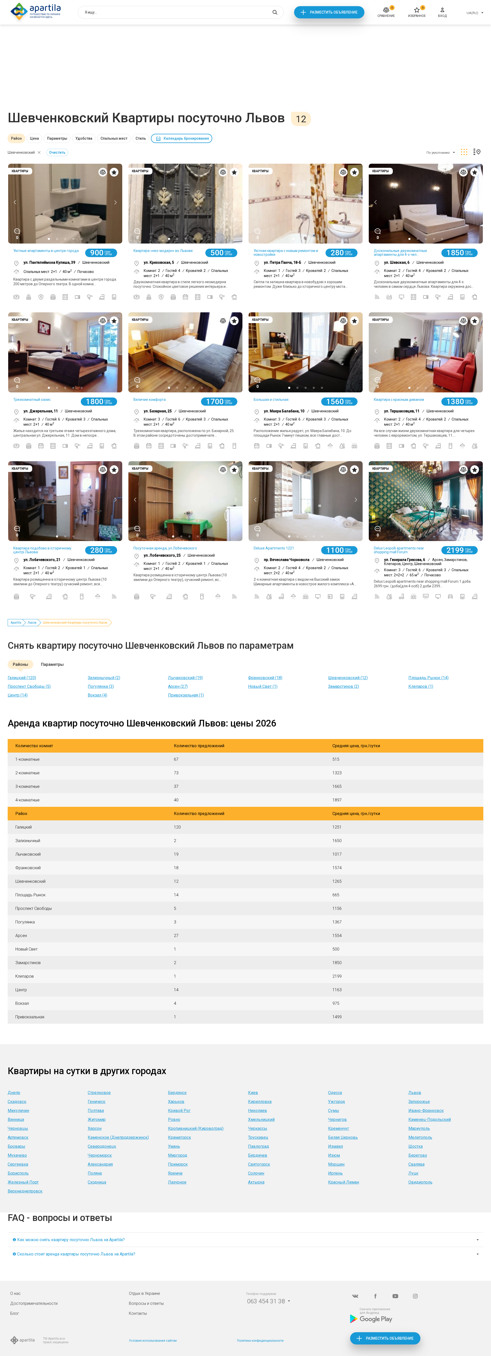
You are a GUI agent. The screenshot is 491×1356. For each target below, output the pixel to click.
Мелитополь (420, 1137)
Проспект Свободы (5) (29, 686)
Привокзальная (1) (186, 695)
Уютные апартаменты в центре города (46, 251)
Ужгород (336, 1101)
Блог (14, 1313)
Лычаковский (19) (185, 677)
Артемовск (18, 1137)
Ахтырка (256, 1182)
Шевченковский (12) (348, 677)
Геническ (96, 1101)
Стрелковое (99, 1092)
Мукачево (17, 1155)
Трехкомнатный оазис (32, 400)
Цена (34, 138)
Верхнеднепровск (25, 1191)
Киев (253, 1092)
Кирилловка (260, 1101)
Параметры (57, 138)
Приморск (178, 1164)
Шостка (415, 1146)
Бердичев (257, 1155)
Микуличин (18, 1110)
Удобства (83, 138)
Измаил (335, 1146)
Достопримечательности (34, 1303)
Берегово (417, 1155)
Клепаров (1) (420, 686)
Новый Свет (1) (262, 686)
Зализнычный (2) (104, 677)
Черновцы (18, 1128)
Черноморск (100, 1155)
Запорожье (419, 1101)
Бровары (16, 1146)
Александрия (100, 1164)
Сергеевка (18, 1164)
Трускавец (258, 1137)
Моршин (336, 1164)
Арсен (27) (178, 686)
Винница (16, 1119)
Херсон (95, 1128)
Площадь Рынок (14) (428, 677)
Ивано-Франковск (426, 1110)
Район (16, 138)
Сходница (97, 1182)
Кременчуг (338, 1128)
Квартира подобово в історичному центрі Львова (42, 550)
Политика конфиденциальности (260, 1340)
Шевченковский (21, 152)
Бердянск (177, 1092)
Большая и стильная (271, 400)
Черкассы (257, 1128)
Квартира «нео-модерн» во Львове (163, 251)
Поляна (95, 1173)
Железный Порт (23, 1182)
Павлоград (258, 1146)
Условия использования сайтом (153, 1340)
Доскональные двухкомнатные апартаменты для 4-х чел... (400, 253)
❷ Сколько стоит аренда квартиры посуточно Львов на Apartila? (74, 1254)
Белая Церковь (343, 1137)
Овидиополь (420, 1182)
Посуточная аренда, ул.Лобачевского (165, 548)
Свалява (416, 1164)
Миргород (177, 1155)
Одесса (335, 1092)
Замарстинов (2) (343, 686)
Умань (174, 1146)
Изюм (334, 1155)
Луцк (413, 1173)
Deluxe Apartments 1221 (274, 548)
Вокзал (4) (97, 695)
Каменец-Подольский (429, 1119)
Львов (32, 622)
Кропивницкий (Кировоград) (196, 1128)
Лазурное (177, 1182)
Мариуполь (419, 1128)
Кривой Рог (179, 1110)
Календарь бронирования (186, 138)
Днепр (14, 1092)
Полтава (96, 1110)
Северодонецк (102, 1146)
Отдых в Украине (144, 1293)
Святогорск (259, 1164)
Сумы (333, 1110)
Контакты (138, 1313)
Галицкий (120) (22, 677)
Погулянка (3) (101, 686)
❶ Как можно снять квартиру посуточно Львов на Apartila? (69, 1239)
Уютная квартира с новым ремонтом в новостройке (286, 253)
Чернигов (337, 1119)
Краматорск (179, 1137)
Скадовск (17, 1101)
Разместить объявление (334, 12)
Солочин (256, 1173)
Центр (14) (18, 695)
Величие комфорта (149, 400)
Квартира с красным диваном (399, 400)
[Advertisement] (245, 71)
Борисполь (18, 1173)
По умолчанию (438, 153)
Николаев (257, 1110)
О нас (15, 1293)
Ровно (174, 1119)
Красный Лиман (343, 1182)
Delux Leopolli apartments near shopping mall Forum (399, 550)
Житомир (97, 1119)
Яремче (175, 1173)
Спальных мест (114, 138)
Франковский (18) (265, 677)
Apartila (15, 622)
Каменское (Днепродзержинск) (118, 1137)
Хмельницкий (261, 1119)
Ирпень (335, 1173)
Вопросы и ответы (146, 1303)
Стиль (141, 138)
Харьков (176, 1101)
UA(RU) (472, 13)
